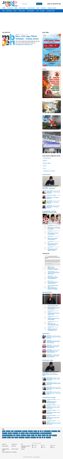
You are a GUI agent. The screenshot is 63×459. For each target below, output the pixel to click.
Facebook (35, 445)
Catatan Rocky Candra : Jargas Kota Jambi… (53, 413)
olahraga (16, 437)
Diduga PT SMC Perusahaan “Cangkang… (53, 268)
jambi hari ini (5, 433)
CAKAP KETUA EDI (47, 292)
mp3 (47, 435)
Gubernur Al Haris (47, 431)
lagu (14, 435)
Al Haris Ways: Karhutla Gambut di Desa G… (53, 244)
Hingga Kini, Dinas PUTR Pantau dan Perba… (54, 337)
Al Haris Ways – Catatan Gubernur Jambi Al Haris (49, 212)
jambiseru (9, 433)
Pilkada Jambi (33, 437)
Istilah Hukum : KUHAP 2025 (48, 188)
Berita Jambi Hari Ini (17, 431)
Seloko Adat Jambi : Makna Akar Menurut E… (54, 389)
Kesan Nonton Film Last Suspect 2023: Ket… (53, 282)
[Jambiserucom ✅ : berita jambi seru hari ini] (10, 3)
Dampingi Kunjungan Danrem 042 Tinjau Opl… (53, 288)
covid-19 (35, 431)
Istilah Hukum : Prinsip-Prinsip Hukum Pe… (53, 192)
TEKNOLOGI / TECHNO (49, 171)
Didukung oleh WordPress (27, 457)
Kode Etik (14, 446)
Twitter (44, 445)
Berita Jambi (50, 276)
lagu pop (32, 435)
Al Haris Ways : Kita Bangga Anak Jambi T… (54, 228)
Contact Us (14, 444)
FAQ (22, 444)
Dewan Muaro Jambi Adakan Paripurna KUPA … (53, 356)
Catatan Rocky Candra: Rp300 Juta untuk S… (53, 407)
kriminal (27, 433)
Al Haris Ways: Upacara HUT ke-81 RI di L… (53, 239)
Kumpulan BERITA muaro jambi (46, 433)
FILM (44, 168)
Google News (5, 446)
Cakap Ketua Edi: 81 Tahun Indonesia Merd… (53, 319)
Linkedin (34, 447)
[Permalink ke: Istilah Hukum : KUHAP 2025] (51, 181)
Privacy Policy (15, 449)
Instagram (53, 445)
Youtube (44, 447)
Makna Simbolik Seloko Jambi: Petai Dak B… (53, 379)
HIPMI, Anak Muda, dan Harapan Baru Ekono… (54, 423)
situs (40, 437)
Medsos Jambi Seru (6, 452)
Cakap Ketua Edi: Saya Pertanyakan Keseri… (52, 329)
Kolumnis (54, 195)
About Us (4, 444)
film (40, 431)
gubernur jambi (54, 431)
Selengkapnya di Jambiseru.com (24, 44)
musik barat (54, 435)
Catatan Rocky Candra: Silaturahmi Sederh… (52, 402)
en (38, 431)
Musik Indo (4, 437)
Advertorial (46, 333)
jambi (59, 431)
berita (12, 431)
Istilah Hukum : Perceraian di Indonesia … (53, 198)
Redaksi (23, 449)
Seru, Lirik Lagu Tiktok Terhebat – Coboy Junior (27, 37)
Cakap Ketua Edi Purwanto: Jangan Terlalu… (54, 273)
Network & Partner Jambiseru (25, 446)
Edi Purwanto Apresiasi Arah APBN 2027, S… (53, 278)
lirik (36, 435)
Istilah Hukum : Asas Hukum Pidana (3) (53, 202)
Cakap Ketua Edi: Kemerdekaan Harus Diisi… (53, 324)
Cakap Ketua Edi (51, 271)
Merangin (43, 435)
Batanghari (8, 431)
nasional (8, 437)
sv (42, 437)
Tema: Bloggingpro (36, 457)
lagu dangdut (23, 435)
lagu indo (28, 435)
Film (48, 280)
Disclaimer (14, 452)
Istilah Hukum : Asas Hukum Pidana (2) (53, 207)
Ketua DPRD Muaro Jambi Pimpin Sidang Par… (52, 351)
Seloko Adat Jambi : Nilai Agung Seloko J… (54, 393)
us (44, 437)
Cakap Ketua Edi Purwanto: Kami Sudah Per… (54, 308)
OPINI (44, 166)
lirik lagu (39, 435)
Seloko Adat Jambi (47, 360)
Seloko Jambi (44, 373)
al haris (4, 431)
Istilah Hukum (46, 174)
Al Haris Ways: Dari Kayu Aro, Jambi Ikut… (53, 233)
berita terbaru (25, 431)
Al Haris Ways (50, 225)
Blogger (53, 447)
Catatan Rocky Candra (49, 397)
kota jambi (22, 433)
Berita (49, 266)
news (12, 437)
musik (50, 435)
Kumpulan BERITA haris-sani (34, 433)
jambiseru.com (15, 433)
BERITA (45, 160)
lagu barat (18, 435)
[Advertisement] (31, 21)
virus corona (48, 437)
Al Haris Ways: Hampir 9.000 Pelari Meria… (52, 249)
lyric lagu (17, 34)
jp (19, 433)
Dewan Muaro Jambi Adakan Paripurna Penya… (53, 347)
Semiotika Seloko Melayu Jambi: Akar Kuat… (54, 384)
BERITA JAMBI (46, 163)
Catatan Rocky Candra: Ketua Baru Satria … (53, 418)
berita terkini (30, 431)
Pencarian (39, 4)
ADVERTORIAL (47, 158)
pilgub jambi (27, 437)
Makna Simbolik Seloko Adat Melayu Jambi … (50, 375)
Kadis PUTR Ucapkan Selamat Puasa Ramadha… (53, 342)
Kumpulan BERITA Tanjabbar (7, 435)
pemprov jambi (21, 437)
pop (37, 437)
